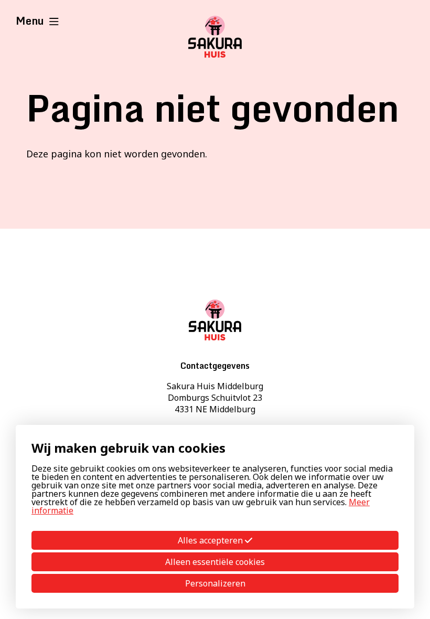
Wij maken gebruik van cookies (128, 447)
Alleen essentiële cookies (215, 562)
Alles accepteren (211, 540)
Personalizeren (215, 583)
